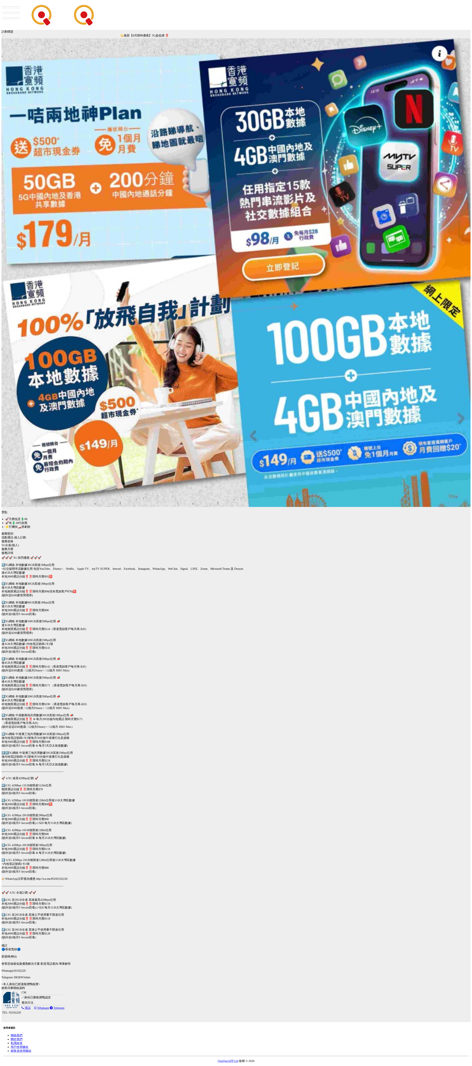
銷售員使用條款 (21, 1050)
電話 (27, 1007)
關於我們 (16, 1039)
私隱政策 (16, 1043)
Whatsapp (43, 1007)
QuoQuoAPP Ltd (228, 1061)
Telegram (58, 1007)
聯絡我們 (16, 1035)
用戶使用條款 (19, 1047)
